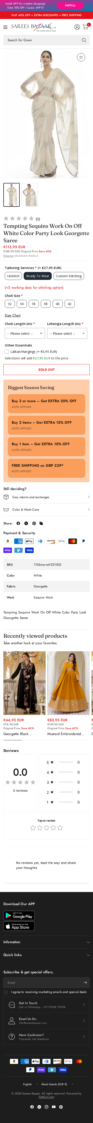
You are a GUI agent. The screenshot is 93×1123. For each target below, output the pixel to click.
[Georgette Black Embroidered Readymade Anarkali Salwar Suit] (24, 683)
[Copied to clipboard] (41, 523)
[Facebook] (32, 1107)
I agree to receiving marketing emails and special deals (49, 992)
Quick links (12, 954)
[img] (18, 219)
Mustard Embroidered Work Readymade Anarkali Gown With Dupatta (68, 734)
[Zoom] (81, 57)
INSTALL (70, 5)
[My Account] (77, 27)
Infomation (12, 942)
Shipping (8, 255)
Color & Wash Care (25, 509)
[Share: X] (26, 523)
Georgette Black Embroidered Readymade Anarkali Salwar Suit (22, 734)
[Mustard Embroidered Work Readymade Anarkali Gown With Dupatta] (68, 683)
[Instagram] (46, 1107)
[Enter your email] (85, 982)
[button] (64, 762)
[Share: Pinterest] (34, 523)
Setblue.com (46, 1097)
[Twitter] (39, 1107)
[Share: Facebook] (18, 523)
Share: (8, 523)
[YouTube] (53, 1107)
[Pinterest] (61, 1107)
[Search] (84, 40)
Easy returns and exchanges (30, 497)
